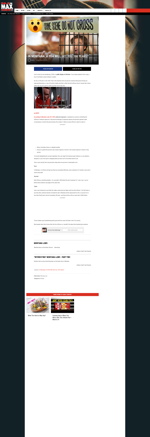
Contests (39, 10)
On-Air (22, 10)
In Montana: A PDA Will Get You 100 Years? (51, 270)
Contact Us (48, 10)
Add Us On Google (26, 13)
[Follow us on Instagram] (125, 10)
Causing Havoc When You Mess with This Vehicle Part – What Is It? (62, 318)
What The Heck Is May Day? (37, 315)
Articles (42, 278)
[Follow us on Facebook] (117, 10)
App (34, 10)
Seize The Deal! (49, 13)
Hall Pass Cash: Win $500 (14, 13)
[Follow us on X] (121, 10)
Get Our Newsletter (38, 13)
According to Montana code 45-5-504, (44, 117)
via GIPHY (36, 113)
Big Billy (33, 60)
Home (17, 10)
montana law (44, 276)
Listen (28, 10)
